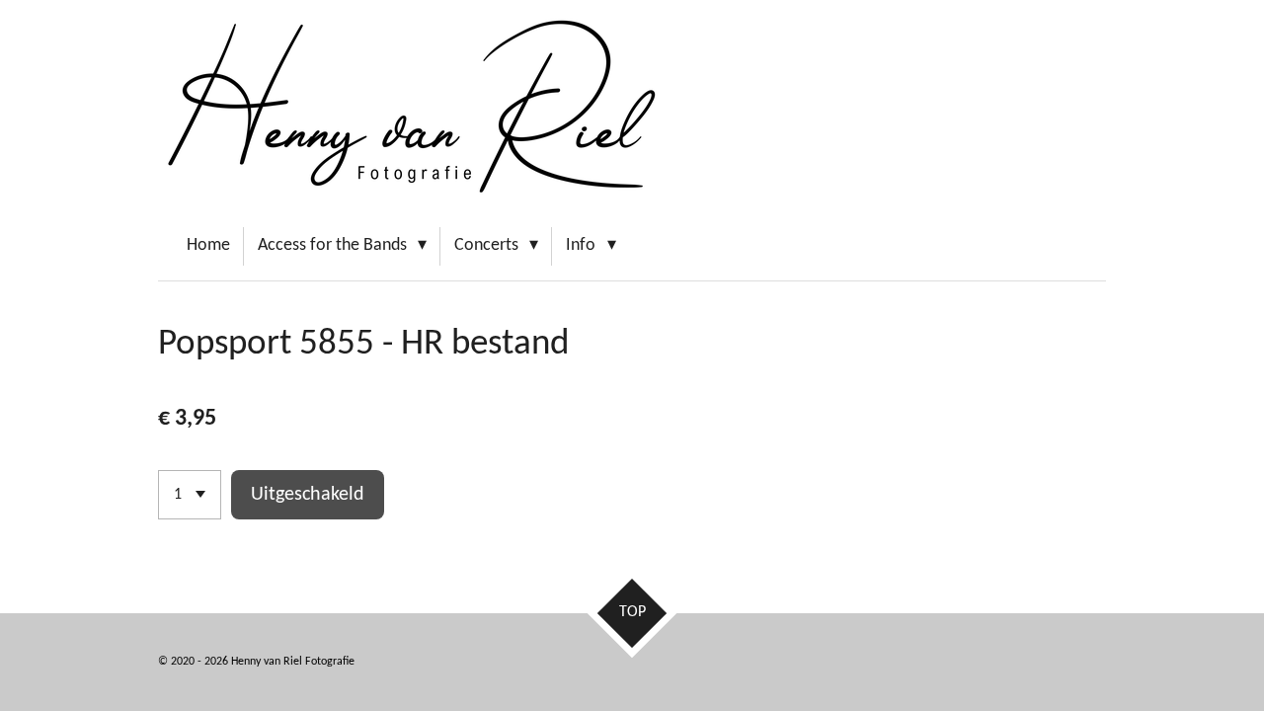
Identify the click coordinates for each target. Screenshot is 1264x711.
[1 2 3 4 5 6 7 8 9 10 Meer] (189, 494)
